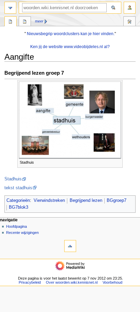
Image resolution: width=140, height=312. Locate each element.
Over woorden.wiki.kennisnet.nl (72, 282)
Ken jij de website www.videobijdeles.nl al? (70, 46)
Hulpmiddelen (129, 22)
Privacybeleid (30, 282)
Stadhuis (13, 179)
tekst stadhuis (18, 187)
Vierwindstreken (49, 200)
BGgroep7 (116, 200)
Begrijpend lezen (86, 200)
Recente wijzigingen (22, 233)
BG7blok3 (18, 207)
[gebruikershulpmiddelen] (130, 8)
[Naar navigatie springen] (10, 8)
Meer (39, 21)
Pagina (10, 22)
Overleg (25, 22)
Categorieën (18, 200)
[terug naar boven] (70, 246)
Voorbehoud (112, 282)
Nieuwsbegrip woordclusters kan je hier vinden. (71, 33)
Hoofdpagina (16, 226)
